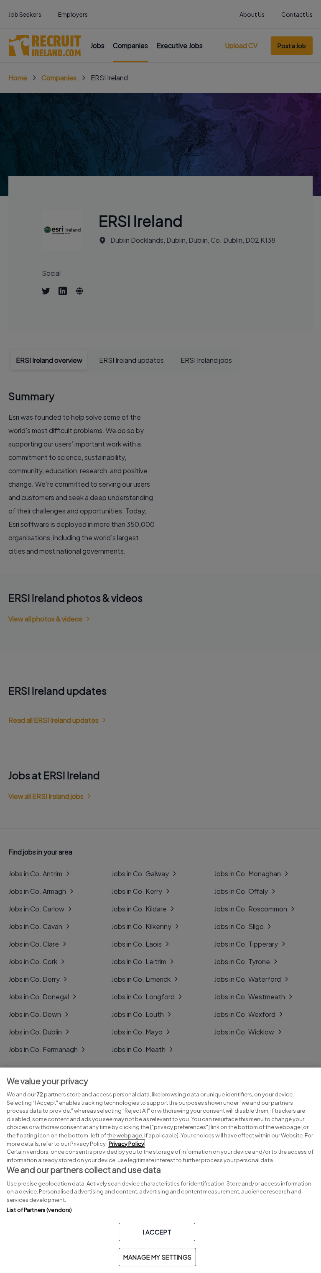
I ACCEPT (157, 1232)
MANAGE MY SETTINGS (157, 1257)
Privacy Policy (126, 1143)
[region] (160, 1170)
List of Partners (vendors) (39, 1209)
